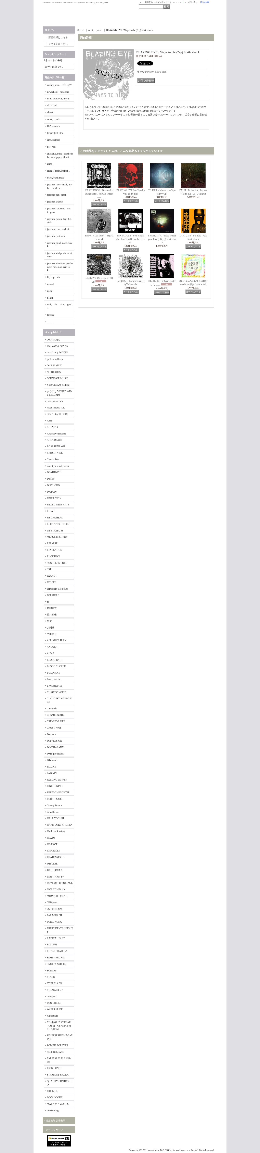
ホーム (80, 30)
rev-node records (55, 401)
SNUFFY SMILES (56, 964)
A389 (49, 420)
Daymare (51, 734)
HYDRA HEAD (55, 517)
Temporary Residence (57, 588)
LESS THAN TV (55, 876)
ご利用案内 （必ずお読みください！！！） (162, 2)
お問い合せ (192, 2)
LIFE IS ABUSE (55, 530)
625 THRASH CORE (57, 414)
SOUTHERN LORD (57, 563)
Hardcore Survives (56, 831)
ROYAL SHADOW (57, 951)
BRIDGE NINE (55, 453)
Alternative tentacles (56, 433)
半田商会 (52, 634)
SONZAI (51, 970)
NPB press (52, 902)
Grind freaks (53, 812)
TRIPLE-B (52, 1091)
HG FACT (52, 844)
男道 (49, 621)
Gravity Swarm (54, 805)
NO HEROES (54, 372)
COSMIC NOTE (55, 715)
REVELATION (54, 550)
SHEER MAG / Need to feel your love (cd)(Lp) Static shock (162, 239)
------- (50, 321)
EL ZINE (51, 766)
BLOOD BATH (55, 660)
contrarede (52, 708)
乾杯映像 (52, 614)
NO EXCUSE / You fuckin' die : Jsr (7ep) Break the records (130, 239)
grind (49, 163)
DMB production (55, 753)
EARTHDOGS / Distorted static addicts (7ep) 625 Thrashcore (99, 194)
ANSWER (52, 647)
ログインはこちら (58, 43)
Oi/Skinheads (53, 126)
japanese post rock (56, 236)
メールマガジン (54, 1129)
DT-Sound (52, 760)
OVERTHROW (54, 909)
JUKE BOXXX (55, 870)
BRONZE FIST (54, 685)
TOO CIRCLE (54, 1003)
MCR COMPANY (56, 889)
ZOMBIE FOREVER (57, 1045)
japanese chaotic (55, 201)
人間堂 (50, 627)
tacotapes (51, 996)
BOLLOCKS (53, 672)
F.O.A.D (51, 511)
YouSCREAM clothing (58, 384)
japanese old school (56, 194)
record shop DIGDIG (57, 352)
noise (49, 291)
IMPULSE (52, 863)
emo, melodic (53, 139)
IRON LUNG (54, 1068)
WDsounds (52, 1015)
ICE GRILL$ (53, 850)
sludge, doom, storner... (58, 170)
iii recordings (53, 1110)
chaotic (50, 112)
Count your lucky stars (58, 466)
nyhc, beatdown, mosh (58, 98)
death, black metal (55, 177)
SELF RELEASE (55, 1052)
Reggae (50, 315)
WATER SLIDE (55, 1009)
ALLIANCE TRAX (56, 640)
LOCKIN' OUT (54, 1097)
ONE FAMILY (54, 365)
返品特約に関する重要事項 (152, 72)
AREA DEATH (54, 440)
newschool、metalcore (58, 91)
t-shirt (50, 297)
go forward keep (55, 359)
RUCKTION (53, 556)
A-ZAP (50, 653)
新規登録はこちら (58, 37)
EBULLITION (54, 498)
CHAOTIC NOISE (56, 692)
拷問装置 (52, 608)
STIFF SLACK (54, 983)
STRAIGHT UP (55, 990)
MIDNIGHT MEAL (57, 896)
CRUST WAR (54, 727)
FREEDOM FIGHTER (58, 792)
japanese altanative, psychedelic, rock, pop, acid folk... (60, 267)
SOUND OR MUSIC (57, 378)
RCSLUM (52, 944)
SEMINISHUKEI (56, 957)
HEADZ (51, 837)
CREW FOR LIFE (56, 721)
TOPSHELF (53, 595)
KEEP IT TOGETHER (58, 524)
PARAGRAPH (54, 915)
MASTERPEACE (56, 407)
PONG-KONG (54, 921)
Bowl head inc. (54, 679)
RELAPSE (52, 543)
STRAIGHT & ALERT (58, 1074)
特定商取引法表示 (55, 1120)
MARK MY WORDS (58, 1104)
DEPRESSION (54, 740)
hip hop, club (53, 277)
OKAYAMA (53, 339)
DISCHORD (53, 485)
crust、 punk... (54, 119)
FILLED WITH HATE (58, 504)
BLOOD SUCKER (56, 666)
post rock (51, 146)
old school (52, 105)
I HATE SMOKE (55, 857)
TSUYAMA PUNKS (57, 346)
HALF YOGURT (55, 818)
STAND (51, 977)
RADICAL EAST (56, 938)
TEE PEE (51, 582)
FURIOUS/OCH (55, 799)
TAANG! (51, 575)
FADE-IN (52, 773)
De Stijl (50, 478)
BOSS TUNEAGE (56, 446)
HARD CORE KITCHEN (60, 824)
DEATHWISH (54, 472)
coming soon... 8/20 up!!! (59, 85)
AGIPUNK (52, 427)
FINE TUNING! (55, 786)
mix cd (50, 284)
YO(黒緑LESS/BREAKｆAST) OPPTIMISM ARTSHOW (59, 1026)
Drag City (51, 491)
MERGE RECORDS (57, 537)
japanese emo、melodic (58, 229)
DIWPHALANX (55, 747)
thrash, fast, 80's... (56, 133)
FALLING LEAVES (57, 779)
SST (49, 569)
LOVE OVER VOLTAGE (60, 883)
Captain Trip (53, 459)
